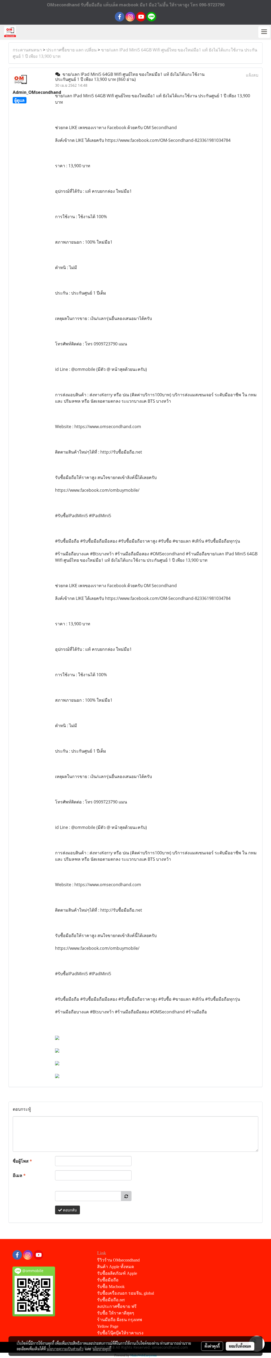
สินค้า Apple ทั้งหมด (115, 1266)
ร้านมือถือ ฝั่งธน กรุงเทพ (119, 1319)
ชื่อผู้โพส (22, 1161)
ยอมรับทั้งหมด (240, 1346)
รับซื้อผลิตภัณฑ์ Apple (117, 1273)
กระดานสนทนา (27, 50)
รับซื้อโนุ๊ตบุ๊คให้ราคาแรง (120, 1333)
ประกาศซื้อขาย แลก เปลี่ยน (71, 50)
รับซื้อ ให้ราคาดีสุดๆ (115, 1313)
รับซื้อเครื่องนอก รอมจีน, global (125, 1293)
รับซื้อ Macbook (111, 1286)
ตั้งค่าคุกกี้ (212, 1346)
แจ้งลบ (252, 75)
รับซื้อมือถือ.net (111, 1300)
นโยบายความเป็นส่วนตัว (65, 1348)
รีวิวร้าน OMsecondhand (118, 1260)
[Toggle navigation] (264, 32)
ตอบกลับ (69, 1209)
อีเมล (19, 1175)
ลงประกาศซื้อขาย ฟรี (117, 1306)
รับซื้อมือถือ (108, 1280)
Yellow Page (107, 1326)
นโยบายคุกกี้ (102, 1348)
